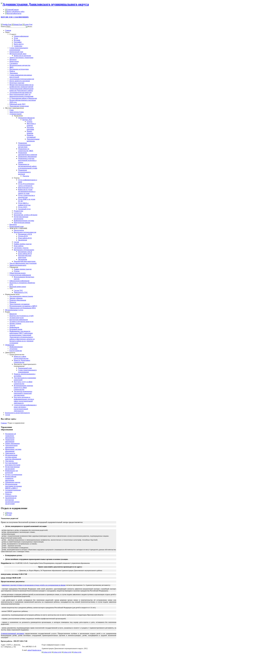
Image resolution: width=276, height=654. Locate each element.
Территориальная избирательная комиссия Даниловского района (21, 89)
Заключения (22, 240)
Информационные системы (24, 220)
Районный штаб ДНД (17, 104)
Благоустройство (15, 351)
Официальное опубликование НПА (22, 308)
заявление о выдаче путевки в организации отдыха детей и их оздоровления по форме (34, 585)
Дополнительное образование (11, 446)
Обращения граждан (12, 482)
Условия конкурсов (16, 318)
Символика (18, 46)
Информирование (16, 347)
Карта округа (19, 44)
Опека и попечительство (11, 495)
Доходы (12, 325)
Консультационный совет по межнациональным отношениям (21, 95)
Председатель (19, 230)
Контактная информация (18, 319)
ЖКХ (11, 67)
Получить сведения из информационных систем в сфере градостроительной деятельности (24, 400)
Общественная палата (17, 273)
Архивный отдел (24, 209)
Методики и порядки (31, 124)
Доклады (25, 176)
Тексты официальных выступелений (23, 263)
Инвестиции (14, 61)
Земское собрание (16, 298)
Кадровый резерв (15, 329)
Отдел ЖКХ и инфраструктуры (24, 204)
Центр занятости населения (19, 81)
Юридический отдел (25, 187)
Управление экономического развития (27, 153)
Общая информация (21, 36)
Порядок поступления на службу (21, 316)
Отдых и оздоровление (13, 474)
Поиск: (3, 26)
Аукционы (13, 349)
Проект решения (30, 132)
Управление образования (27, 156)
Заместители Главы (16, 112)
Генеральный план (16, 52)
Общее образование (12, 443)
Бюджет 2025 (27, 120)
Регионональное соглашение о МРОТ (23, 306)
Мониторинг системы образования (13, 450)
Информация (14, 327)
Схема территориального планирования (18, 49)
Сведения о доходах (21, 248)
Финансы (12, 59)
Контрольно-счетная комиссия (25, 232)
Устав (16, 38)
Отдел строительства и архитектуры (26, 196)
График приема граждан (23, 269)
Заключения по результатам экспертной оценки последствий (12, 501)
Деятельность (10, 453)
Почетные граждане (16, 83)
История (17, 40)
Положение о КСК (25, 234)
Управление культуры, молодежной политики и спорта (27, 160)
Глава (11, 110)
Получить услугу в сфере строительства (23, 383)
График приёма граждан (23, 244)
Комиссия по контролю (22, 56)
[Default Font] (17, 24)
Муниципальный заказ (17, 54)
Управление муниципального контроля (24, 172)
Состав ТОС (18, 290)
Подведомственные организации (21, 218)
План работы (18, 246)
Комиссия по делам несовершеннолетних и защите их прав (26, 191)
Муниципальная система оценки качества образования (13, 457)
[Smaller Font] (6, 24)
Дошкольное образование (9, 440)
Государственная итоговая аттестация (12, 464)
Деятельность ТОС (21, 292)
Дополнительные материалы (33, 140)
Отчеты (29, 121)
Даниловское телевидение (19, 106)
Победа (12, 71)
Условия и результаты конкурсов (21, 321)
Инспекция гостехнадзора (19, 69)
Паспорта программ (30, 128)
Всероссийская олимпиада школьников (10, 478)
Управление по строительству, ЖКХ (25, 150)
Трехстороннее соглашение (19, 304)
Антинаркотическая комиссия (20, 92)
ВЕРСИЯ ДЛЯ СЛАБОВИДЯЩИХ (15, 17)
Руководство (18, 211)
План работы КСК (25, 238)
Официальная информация (19, 281)
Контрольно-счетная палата (24, 250)
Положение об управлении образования (10, 436)
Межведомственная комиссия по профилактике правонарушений (21, 86)
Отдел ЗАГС (22, 207)
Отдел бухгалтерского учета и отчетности (26, 185)
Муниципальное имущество (19, 65)
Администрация (15, 114)
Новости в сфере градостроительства (21, 357)
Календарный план (16, 226)
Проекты (12, 302)
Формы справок (15, 323)
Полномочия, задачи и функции (25, 215)
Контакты (13, 224)
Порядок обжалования (17, 300)
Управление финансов (26, 118)
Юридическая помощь (22, 222)
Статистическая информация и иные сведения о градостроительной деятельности (25, 408)
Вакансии (13, 314)
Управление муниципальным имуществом (24, 145)
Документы (9, 461)
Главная (4, 423)
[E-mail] (8, 515)
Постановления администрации (21, 296)
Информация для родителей (11, 471)
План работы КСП (25, 253)
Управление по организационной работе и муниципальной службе (27, 166)
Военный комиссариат (17, 286)
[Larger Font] (27, 24)
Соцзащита (13, 63)
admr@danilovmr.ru (34, 650)
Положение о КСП (25, 252)
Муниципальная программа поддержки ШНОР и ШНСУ (13, 486)
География (17, 42)
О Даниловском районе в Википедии (23, 98)
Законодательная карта (17, 265)
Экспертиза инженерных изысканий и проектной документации (23, 393)
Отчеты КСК (23, 236)
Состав (16, 242)
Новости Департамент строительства (22, 361)
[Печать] (8, 513)
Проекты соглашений (31, 136)
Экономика (13, 73)
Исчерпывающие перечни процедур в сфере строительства (23, 387)
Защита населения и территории (21, 57)
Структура (18, 213)
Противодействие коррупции (24, 256)
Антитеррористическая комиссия (21, 79)
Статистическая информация (20, 275)
